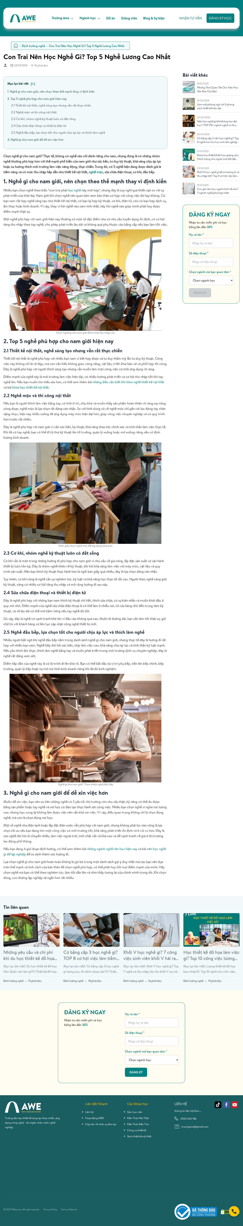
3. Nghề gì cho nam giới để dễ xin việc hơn (35, 139)
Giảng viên (129, 18)
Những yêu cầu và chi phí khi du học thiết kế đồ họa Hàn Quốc (28, 955)
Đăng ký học (220, 18)
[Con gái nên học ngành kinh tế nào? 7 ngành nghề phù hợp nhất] (189, 188)
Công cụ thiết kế (136, 1130)
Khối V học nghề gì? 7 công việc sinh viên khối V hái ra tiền (150, 955)
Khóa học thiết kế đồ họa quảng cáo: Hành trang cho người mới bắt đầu (218, 157)
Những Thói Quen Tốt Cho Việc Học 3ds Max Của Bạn (217, 89)
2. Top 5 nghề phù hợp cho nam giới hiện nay (37, 99)
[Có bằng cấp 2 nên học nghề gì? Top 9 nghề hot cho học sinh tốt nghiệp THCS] (189, 138)
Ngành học (88, 18)
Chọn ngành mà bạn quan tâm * (210, 272)
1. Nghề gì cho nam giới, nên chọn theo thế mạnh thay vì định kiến (51, 91)
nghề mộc (96, 172)
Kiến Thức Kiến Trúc (138, 1124)
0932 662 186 (188, 1119)
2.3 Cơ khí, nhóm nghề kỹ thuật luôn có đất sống (43, 119)
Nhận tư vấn (190, 18)
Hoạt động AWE (94, 1118)
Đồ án (110, 18)
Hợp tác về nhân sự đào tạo (101, 1124)
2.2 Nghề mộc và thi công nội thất (34, 112)
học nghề (74, 190)
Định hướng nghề (33, 46)
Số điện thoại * (198, 253)
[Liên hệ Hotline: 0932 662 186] (234, 1211)
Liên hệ (89, 1112)
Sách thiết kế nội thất (139, 1136)
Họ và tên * (196, 234)
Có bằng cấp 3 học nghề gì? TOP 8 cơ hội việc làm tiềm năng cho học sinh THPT (90, 955)
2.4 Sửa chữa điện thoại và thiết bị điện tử (38, 126)
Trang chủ (15, 45)
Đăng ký (200, 293)
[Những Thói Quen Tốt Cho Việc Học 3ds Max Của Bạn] (189, 87)
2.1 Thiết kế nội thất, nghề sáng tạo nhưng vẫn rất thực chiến (51, 105)
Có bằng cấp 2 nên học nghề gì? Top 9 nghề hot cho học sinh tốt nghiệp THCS (218, 140)
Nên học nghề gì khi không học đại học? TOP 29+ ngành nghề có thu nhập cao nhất (217, 123)
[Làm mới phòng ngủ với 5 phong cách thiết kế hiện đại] (189, 104)
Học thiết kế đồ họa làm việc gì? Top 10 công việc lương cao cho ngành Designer (211, 955)
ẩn (33, 84)
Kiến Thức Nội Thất (138, 1118)
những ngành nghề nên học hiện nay (112, 848)
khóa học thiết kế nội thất (30, 387)
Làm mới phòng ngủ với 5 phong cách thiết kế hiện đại (215, 106)
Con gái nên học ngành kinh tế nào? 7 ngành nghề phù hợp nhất (217, 191)
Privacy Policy (50, 1209)
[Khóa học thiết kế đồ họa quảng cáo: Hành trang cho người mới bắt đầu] (189, 155)
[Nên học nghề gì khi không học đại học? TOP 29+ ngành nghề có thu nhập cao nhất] (189, 121)
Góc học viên (134, 1112)
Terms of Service (69, 1209)
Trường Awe (60, 18)
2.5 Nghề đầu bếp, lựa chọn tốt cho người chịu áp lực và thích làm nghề (58, 132)
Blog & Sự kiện (154, 18)
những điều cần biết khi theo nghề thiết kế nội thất (128, 382)
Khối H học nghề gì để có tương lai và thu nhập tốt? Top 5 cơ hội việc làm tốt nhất (218, 174)
